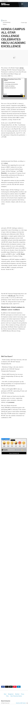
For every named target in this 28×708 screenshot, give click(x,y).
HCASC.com (11, 295)
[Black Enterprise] (5, 9)
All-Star (21, 68)
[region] (14, 14)
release (6, 163)
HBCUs (6, 238)
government (11, 402)
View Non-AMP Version (21, 703)
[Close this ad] (27, 703)
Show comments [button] (5, 439)
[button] (3, 687)
